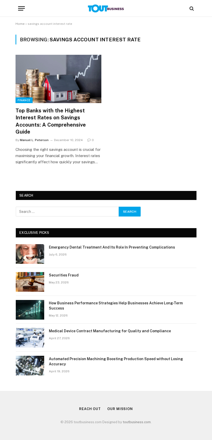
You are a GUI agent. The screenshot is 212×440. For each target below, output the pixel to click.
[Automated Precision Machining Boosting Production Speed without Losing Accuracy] (30, 365)
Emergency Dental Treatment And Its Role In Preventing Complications (112, 247)
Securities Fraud (64, 275)
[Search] (191, 8)
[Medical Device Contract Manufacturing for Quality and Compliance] (30, 338)
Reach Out (90, 409)
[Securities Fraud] (30, 282)
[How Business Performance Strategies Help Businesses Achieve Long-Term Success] (30, 310)
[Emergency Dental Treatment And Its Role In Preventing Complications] (30, 254)
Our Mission (120, 409)
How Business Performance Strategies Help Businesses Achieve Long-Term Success (116, 305)
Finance (24, 100)
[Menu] (21, 8)
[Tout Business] (105, 8)
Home (20, 24)
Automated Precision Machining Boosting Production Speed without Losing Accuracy (116, 361)
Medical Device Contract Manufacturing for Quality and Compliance (110, 331)
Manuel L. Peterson (34, 140)
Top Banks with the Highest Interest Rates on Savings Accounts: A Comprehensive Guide (51, 121)
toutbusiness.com (137, 422)
